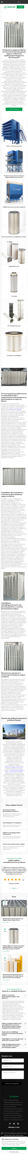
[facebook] (10, 1123)
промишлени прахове (15, 409)
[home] (10, 7)
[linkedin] (18, 1123)
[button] (10, 888)
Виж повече (6, 922)
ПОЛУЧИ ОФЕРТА (14, 109)
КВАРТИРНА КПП (14, 266)
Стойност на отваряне (14, 355)
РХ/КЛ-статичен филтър (14, 146)
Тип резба (14, 296)
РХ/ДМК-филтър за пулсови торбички (14, 207)
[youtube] (14, 1123)
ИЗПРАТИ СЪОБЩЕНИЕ (12, 1083)
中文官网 (20, 7)
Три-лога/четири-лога (14, 326)
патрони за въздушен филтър (14, 767)
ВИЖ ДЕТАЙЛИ (14, 131)
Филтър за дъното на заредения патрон (14, 236)
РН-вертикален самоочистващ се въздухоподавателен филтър (14, 176)
